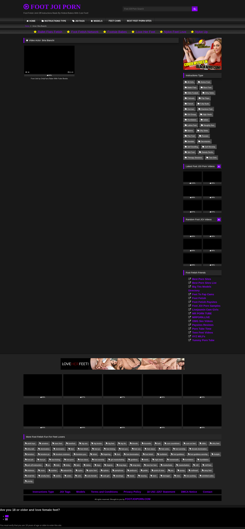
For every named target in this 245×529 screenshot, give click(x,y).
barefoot (71, 443)
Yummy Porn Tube (203, 340)
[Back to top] (237, 521)
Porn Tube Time (201, 328)
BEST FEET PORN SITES (139, 21)
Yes (7, 516)
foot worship (99, 460)
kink (57, 465)
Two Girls (213, 158)
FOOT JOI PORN (55, 6)
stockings (119, 476)
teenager (166, 476)
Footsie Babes (117, 32)
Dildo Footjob (192, 93)
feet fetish (84, 449)
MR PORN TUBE (202, 313)
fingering (106, 454)
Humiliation (191, 120)
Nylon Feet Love (175, 32)
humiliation (204, 460)
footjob (216, 454)
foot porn (70, 460)
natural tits (67, 470)
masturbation (184, 465)
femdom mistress (63, 454)
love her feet (151, 465)
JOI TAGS (80, 21)
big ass (84, 443)
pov (171, 470)
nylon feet (93, 470)
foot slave (84, 460)
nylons (105, 470)
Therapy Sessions (194, 158)
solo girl (106, 476)
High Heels (207, 114)
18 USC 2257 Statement (161, 491)
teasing (143, 476)
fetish (95, 454)
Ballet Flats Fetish (50, 32)
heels (146, 460)
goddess (134, 460)
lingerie (110, 465)
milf (197, 465)
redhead (194, 470)
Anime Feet (205, 82)
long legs (122, 465)
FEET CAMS (115, 21)
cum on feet (191, 443)
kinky (68, 465)
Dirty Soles (209, 93)
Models (80, 491)
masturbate (167, 465)
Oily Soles (204, 131)
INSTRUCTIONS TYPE (55, 21)
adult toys (31, 443)
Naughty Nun (209, 125)
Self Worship (210, 147)
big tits (123, 443)
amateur (45, 443)
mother (54, 470)
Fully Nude (204, 104)
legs (98, 465)
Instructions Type (43, 491)
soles (69, 476)
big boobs (98, 443)
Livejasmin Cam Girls (205, 309)
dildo (204, 443)
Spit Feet (191, 152)
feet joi (97, 449)
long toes (136, 465)
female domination (199, 449)
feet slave (151, 449)
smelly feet (45, 476)
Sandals (190, 141)
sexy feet (208, 470)
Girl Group (191, 114)
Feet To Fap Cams (203, 294)
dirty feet (215, 443)
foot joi (42, 460)
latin (78, 465)
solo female (92, 476)
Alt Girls (190, 82)
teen (154, 476)
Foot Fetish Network (85, 32)
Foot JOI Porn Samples (206, 305)
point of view (159, 470)
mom (43, 470)
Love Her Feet (145, 32)
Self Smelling (192, 147)
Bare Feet (207, 87)
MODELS (98, 21)
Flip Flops (205, 98)
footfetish (163, 454)
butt (158, 443)
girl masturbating (117, 460)
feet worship (180, 449)
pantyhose (119, 470)
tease (132, 476)
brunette (147, 443)
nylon (80, 470)
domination (45, 449)
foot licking (56, 460)
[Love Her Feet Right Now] (122, 369)
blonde (135, 443)
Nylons (190, 131)
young (29, 481)
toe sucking (191, 476)
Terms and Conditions (104, 491)
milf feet (208, 465)
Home (27, 26)
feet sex (137, 449)
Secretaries (205, 141)
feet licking (110, 449)
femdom (30, 454)
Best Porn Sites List (204, 282)
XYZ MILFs (198, 336)
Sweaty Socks (207, 152)
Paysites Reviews (202, 325)
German (190, 109)
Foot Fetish (199, 298)
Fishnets (190, 98)
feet (72, 449)
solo (79, 476)
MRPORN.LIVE (201, 317)
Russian (205, 136)
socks (58, 476)
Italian (205, 120)
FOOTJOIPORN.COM (137, 499)
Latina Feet (192, 125)
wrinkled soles (207, 476)
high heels (159, 460)
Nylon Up (201, 32)
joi (49, 465)
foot (118, 454)
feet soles (165, 449)
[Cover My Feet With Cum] (202, 69)
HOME (32, 21)
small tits (30, 476)
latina (88, 465)
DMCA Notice (189, 491)
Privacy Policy (132, 491)
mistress (30, 470)
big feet (111, 443)
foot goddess (178, 454)
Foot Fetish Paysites (204, 302)
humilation (189, 460)
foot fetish (149, 454)
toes (178, 476)
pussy (182, 470)
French (190, 104)
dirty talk (30, 449)
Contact (207, 491)
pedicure (133, 470)
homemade (174, 460)
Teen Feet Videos (202, 332)
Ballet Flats (191, 87)
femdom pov (81, 454)
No (6, 519)
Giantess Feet (206, 109)
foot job (30, 460)
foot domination (132, 454)
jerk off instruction (34, 465)
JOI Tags (65, 491)
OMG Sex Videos (202, 321)
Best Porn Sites (201, 279)
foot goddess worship (198, 454)
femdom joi (44, 454)
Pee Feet (191, 136)
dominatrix (60, 449)
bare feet (58, 443)
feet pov (124, 449)
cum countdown (173, 443)
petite (145, 470)
